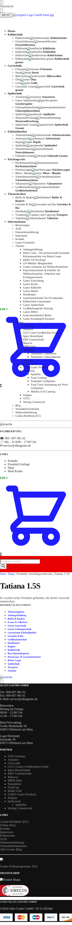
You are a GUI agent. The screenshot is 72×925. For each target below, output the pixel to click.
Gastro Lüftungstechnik (19, 629)
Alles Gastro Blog (11, 849)
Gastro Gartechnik (17, 625)
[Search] (3, 566)
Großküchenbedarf (17, 639)
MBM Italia (15, 780)
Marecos (13, 777)
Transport (13, 667)
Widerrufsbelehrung (12, 842)
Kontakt (12, 99)
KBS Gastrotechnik (19, 773)
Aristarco (13, 759)
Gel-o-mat (14, 763)
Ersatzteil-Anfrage (19, 464)
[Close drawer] (1, 10)
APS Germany (17, 756)
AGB (3, 839)
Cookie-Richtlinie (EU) (14, 821)
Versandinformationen (13, 846)
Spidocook (14, 801)
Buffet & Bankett (16, 618)
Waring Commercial (20, 808)
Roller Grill (15, 790)
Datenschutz (7, 835)
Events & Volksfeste (17, 622)
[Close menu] (1, 2)
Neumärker (14, 784)
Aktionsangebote (16, 612)
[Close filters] (1, 681)
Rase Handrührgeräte (18, 653)
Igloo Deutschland (19, 770)
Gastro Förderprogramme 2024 (19, 866)
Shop (11, 467)
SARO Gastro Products (22, 794)
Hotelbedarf (13, 643)
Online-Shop (8, 825)
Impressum (6, 832)
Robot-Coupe (14, 660)
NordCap (13, 787)
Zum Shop (14, 31)
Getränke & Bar (16, 636)
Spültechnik (14, 664)
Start (3, 573)
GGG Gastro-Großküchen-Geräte (28, 766)
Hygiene (12, 646)
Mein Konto (15, 168)
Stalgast (12, 797)
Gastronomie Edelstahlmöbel (22, 632)
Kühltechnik (14, 650)
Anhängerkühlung (17, 615)
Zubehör (12, 670)
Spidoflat (20, 804)
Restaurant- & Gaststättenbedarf (24, 657)
